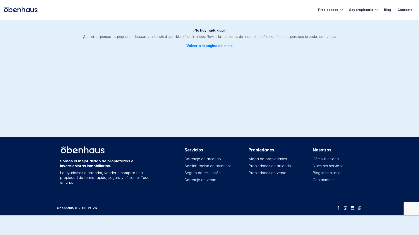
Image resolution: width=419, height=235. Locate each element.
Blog (387, 10)
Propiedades (328, 10)
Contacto (405, 10)
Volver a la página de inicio (209, 46)
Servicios (193, 150)
